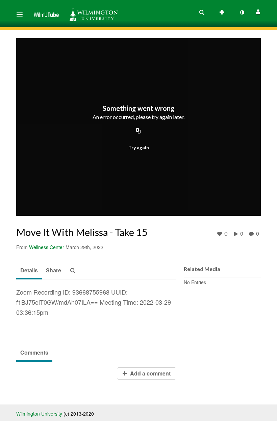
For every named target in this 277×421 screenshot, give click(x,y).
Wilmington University (39, 413)
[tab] (29, 270)
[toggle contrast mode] (241, 12)
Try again (138, 147)
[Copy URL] (138, 131)
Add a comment (150, 373)
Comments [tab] (34, 352)
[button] (21, 14)
